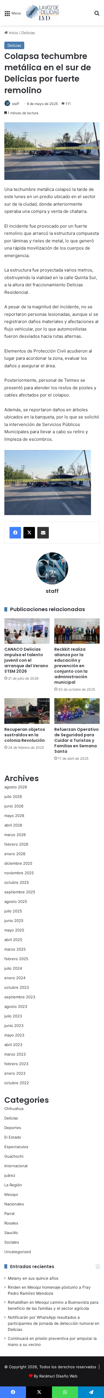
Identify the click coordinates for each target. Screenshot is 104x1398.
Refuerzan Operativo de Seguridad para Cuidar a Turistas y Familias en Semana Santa (76, 740)
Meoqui (11, 1194)
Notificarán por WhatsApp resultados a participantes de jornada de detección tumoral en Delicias (53, 1323)
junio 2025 (13, 920)
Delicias (28, 32)
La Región (13, 1185)
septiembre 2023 (19, 997)
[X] (29, 532)
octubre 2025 (16, 882)
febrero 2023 (16, 1063)
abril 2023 (13, 1044)
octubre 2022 (16, 1082)
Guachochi (13, 1156)
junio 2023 (13, 1025)
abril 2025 (13, 939)
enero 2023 (14, 1073)
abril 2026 (13, 825)
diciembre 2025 (18, 863)
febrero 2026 (16, 844)
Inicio (13, 32)
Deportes (12, 1127)
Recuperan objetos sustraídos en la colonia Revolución (24, 734)
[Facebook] (15, 532)
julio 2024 (13, 968)
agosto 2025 (15, 901)
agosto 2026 (15, 787)
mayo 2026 (14, 815)
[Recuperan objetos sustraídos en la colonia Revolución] (27, 711)
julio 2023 (13, 1016)
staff (15, 104)
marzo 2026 (15, 834)
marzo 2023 (15, 1054)
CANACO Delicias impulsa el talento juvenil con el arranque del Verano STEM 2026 (26, 660)
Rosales (11, 1223)
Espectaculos (16, 1146)
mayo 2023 (14, 1035)
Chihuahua (13, 1108)
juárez (9, 1175)
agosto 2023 (15, 1006)
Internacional (15, 1165)
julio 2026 (13, 796)
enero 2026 (14, 853)
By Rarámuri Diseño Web (55, 1376)
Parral (9, 1213)
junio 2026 (13, 806)
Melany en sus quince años (33, 1278)
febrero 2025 (16, 958)
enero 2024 (14, 977)
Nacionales (14, 1204)
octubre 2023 (16, 987)
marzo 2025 (15, 949)
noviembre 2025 (19, 872)
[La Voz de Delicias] (42, 12)
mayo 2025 (14, 930)
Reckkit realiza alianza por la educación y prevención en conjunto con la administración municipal (71, 665)
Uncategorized (17, 1251)
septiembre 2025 (19, 892)
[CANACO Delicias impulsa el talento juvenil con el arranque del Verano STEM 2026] (27, 631)
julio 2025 (13, 911)
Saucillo (11, 1232)
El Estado (12, 1137)
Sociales (11, 1242)
